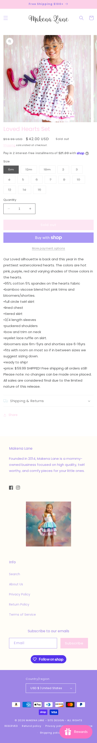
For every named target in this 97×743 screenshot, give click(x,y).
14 (27, 190)
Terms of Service (22, 614)
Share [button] (13, 415)
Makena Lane (35, 720)
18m (49, 170)
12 (12, 190)
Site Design (56, 720)
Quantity (9, 200)
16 (42, 190)
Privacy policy (55, 726)
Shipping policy (51, 732)
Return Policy (19, 604)
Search (14, 574)
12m (31, 170)
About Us (16, 584)
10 (81, 180)
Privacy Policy (19, 594)
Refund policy (31, 726)
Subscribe (74, 643)
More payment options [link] (48, 248)
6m (13, 170)
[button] (6, 18)
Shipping (9, 145)
